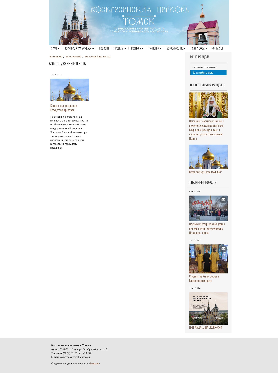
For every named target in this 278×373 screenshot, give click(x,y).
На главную (56, 56)
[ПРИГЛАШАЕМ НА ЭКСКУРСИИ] (208, 308)
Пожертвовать (199, 48)
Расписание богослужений (205, 67)
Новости (104, 48)
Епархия (94, 363)
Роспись (136, 48)
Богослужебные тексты (98, 56)
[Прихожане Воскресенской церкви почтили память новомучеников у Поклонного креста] (208, 208)
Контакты (217, 48)
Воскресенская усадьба (78, 48)
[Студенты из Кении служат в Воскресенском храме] (208, 258)
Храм (54, 48)
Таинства (153, 48)
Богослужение (175, 48)
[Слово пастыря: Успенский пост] (208, 157)
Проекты (119, 48)
